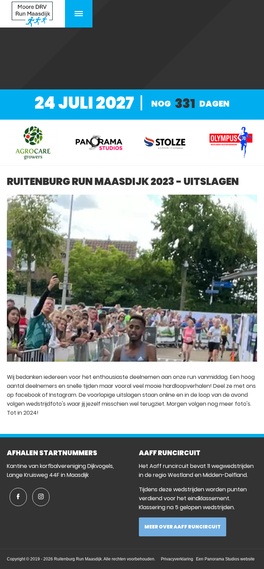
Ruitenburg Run (32, 14)
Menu (78, 14)
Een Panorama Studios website (225, 559)
